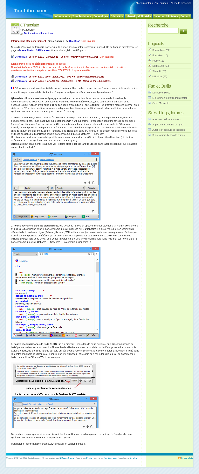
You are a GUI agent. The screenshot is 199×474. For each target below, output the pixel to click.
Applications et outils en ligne (167, 124)
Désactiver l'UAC (161, 92)
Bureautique (158, 50)
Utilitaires (157, 76)
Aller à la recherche (181, 3)
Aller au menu (161, 3)
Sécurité (156, 71)
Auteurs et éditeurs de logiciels (168, 130)
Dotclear (133, 458)
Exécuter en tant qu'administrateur (170, 98)
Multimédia (158, 66)
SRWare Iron (43, 50)
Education (157, 55)
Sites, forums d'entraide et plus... (169, 135)
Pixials (89, 458)
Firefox (31, 50)
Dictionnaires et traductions (38, 33)
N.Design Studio (66, 458)
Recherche (158, 25)
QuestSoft (74, 41)
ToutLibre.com (30, 10)
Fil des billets (187, 458)
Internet (156, 60)
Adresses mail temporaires (166, 119)
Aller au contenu (144, 3)
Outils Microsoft (160, 103)
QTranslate (21, 57)
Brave (22, 50)
